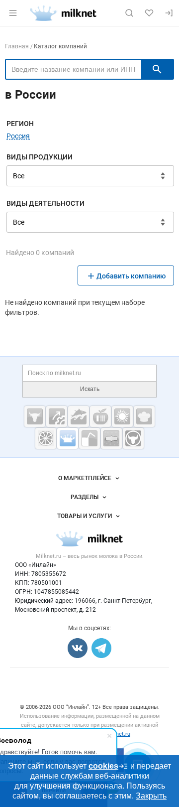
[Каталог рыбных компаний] (79, 416)
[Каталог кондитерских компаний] (144, 416)
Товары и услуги (84, 516)
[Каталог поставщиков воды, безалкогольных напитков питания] (89, 438)
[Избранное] (149, 13)
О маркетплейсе (84, 478)
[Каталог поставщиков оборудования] (57, 416)
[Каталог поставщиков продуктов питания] (100, 416)
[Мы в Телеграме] (101, 648)
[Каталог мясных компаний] (35, 416)
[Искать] (157, 69)
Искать (89, 389)
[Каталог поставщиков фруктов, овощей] (46, 438)
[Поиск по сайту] (129, 13)
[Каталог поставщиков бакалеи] (111, 438)
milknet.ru (117, 734)
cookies (103, 766)
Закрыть (151, 796)
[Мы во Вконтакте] (78, 648)
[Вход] (169, 13)
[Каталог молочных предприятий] (68, 438)
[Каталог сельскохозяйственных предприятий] (122, 416)
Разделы (84, 497)
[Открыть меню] (13, 13)
